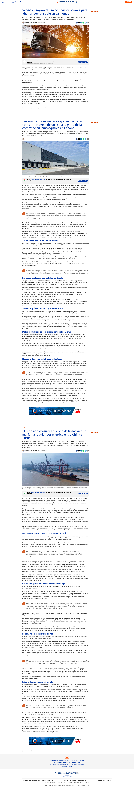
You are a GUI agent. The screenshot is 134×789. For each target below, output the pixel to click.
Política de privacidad (61, 782)
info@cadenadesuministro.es (83, 785)
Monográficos (101, 780)
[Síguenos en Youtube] (18, 2)
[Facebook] (77, 22)
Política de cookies (78, 782)
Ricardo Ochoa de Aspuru (31, 22)
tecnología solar (45, 108)
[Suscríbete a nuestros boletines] (67, 761)
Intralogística (42, 780)
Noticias (24, 7)
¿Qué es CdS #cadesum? (50, 782)
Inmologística (26, 118)
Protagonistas (82, 780)
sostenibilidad (27, 108)
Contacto (70, 782)
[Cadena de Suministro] (67, 774)
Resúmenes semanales (89, 780)
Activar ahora (82, 62)
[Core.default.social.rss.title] (20, 2)
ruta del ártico (27, 751)
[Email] (88, 22)
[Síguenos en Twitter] (14, 2)
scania (35, 108)
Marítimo (24, 427)
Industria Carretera (56, 780)
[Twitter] (79, 22)
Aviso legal (87, 782)
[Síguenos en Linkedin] (16, 2)
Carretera (50, 780)
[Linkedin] (81, 22)
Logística (25, 780)
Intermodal (73, 780)
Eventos (109, 780)
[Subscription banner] (55, 416)
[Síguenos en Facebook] (12, 2)
